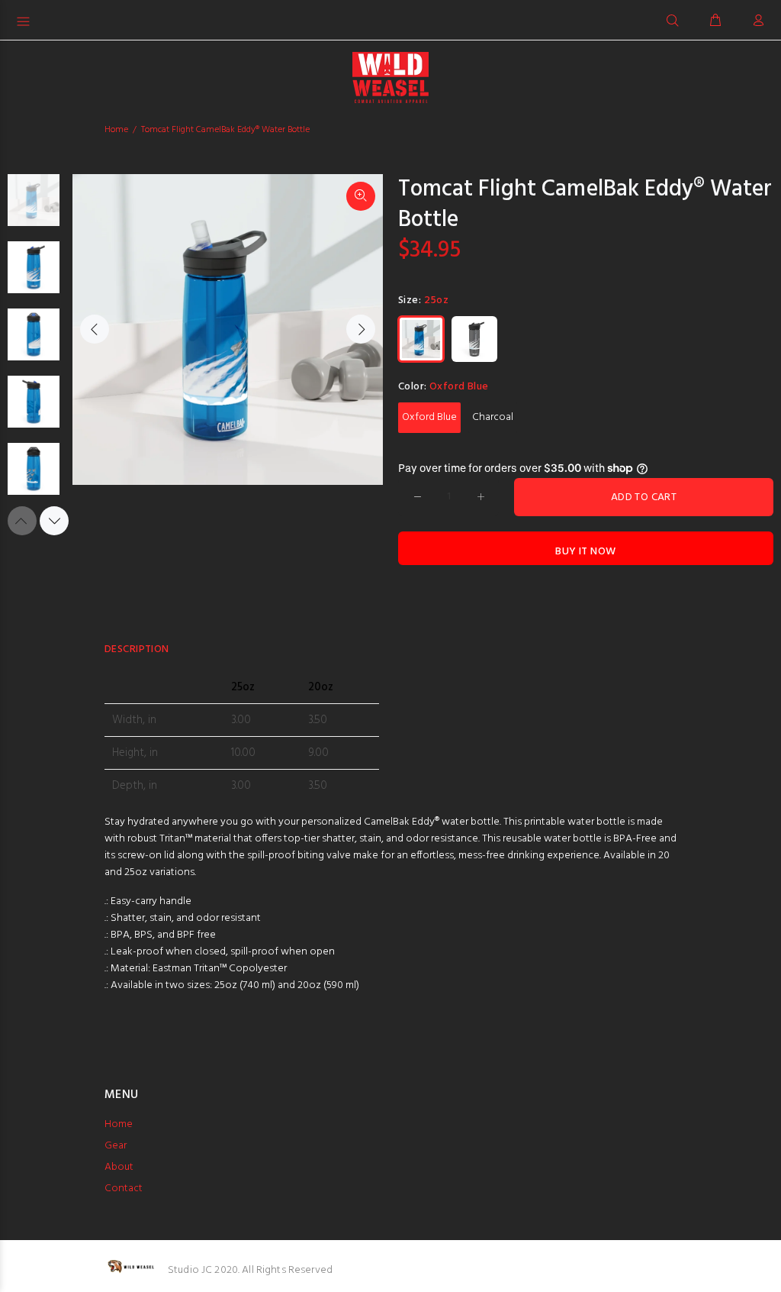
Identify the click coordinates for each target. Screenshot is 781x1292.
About (118, 1167)
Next (360, 329)
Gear (115, 1146)
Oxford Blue (429, 417)
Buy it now (585, 551)
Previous (94, 329)
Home (116, 129)
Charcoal (492, 417)
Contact (123, 1188)
